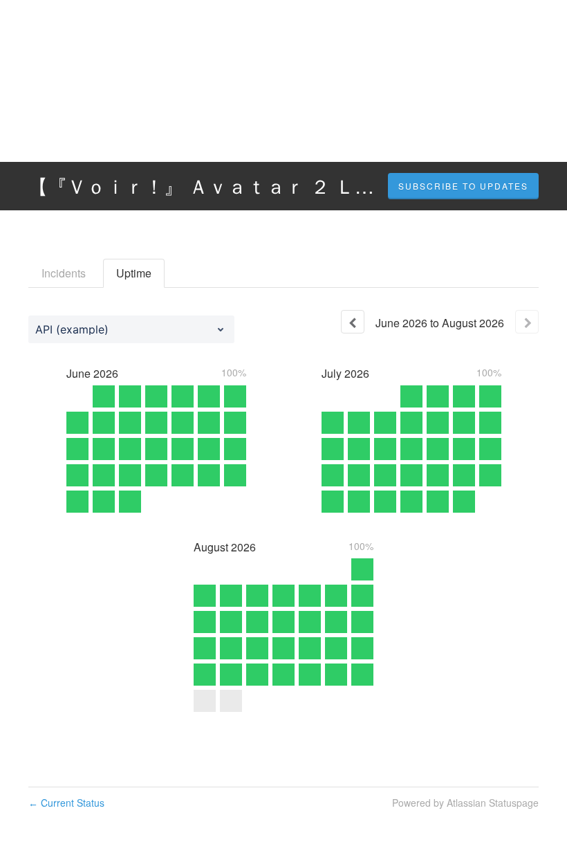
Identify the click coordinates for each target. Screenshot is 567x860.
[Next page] (527, 321)
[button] (463, 186)
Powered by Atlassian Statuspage (465, 802)
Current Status (66, 802)
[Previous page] (352, 321)
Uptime (133, 273)
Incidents (63, 273)
